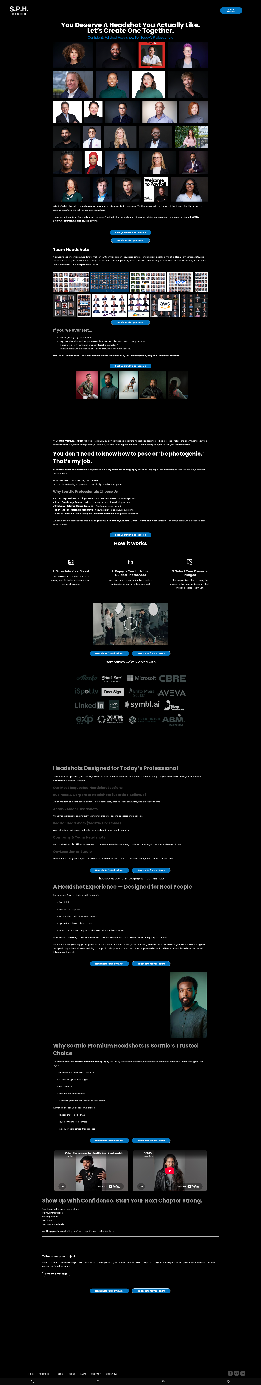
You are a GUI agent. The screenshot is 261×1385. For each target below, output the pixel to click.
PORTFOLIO (44, 1374)
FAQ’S (83, 1374)
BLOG (60, 1374)
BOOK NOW (111, 1374)
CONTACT (96, 1374)
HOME (31, 1374)
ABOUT (72, 1374)
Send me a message (56, 1273)
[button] (130, 624)
